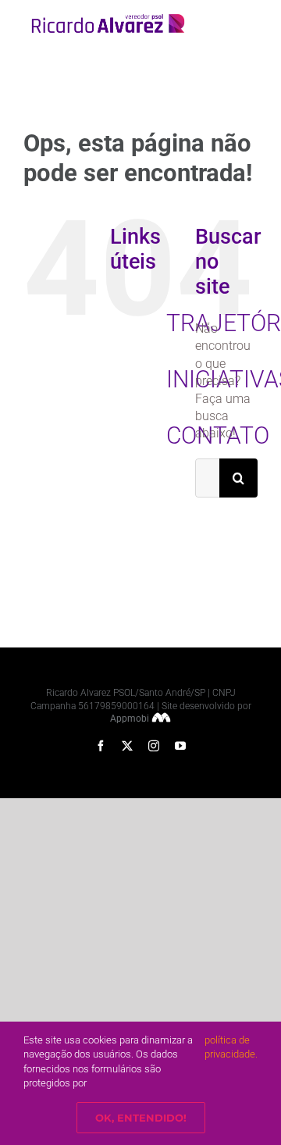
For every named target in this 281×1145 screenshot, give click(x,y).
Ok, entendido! (141, 1117)
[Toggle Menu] (247, 23)
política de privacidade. (231, 1047)
